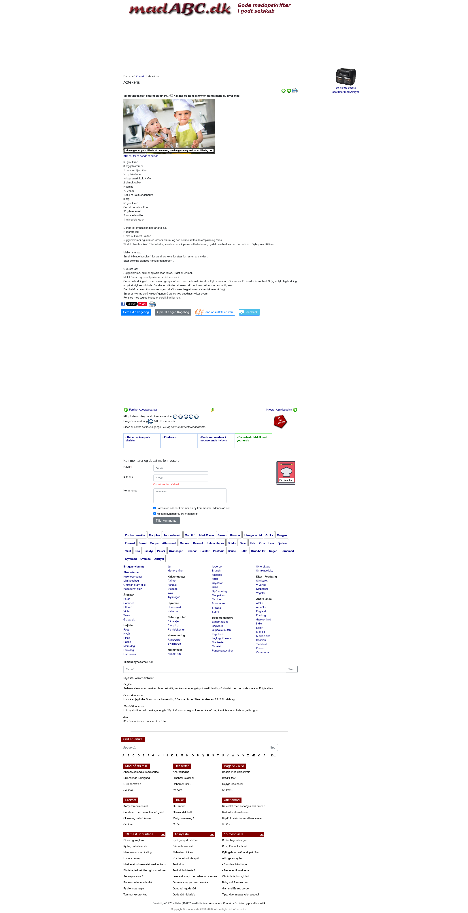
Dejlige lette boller (232, 784)
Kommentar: (131, 490)
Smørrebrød (219, 603)
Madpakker (218, 595)
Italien (259, 627)
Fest (126, 629)
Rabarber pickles (183, 852)
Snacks (216, 607)
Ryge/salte (174, 639)
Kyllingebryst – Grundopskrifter (240, 852)
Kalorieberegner (132, 576)
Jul (169, 566)
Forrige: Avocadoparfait (142, 409)
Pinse (126, 637)
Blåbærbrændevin (183, 846)
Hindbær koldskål (183, 778)
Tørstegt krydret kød (135, 894)
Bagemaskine (220, 621)
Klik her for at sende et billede (140, 156)
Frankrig (261, 615)
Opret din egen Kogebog (173, 312)
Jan (125, 717)
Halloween (129, 654)
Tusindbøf (178, 864)
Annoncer (215, 903)
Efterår (127, 607)
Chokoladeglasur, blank (236, 876)
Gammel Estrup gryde (235, 888)
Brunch (216, 570)
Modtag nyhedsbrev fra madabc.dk (177, 513)
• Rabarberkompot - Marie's (137, 438)
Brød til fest (228, 778)
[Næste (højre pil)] (289, 90)
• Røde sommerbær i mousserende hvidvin (213, 438)
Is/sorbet (217, 566)
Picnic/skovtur (176, 629)
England (261, 611)
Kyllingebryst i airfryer (185, 840)
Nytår (126, 633)
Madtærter (218, 642)
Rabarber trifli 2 (182, 784)
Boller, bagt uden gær (234, 840)
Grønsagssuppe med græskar (191, 882)
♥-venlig (261, 584)
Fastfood (217, 574)
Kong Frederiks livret (234, 846)
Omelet (216, 646)
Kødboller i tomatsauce (235, 812)
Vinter (126, 611)
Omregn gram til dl (134, 584)
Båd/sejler (174, 621)
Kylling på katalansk (135, 846)
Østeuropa (262, 652)
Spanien (261, 640)
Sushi (215, 611)
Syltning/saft (175, 643)
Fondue (172, 584)
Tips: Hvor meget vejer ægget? (240, 894)
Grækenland (263, 619)
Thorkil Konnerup (133, 706)
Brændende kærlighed (136, 778)
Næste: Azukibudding (279, 409)
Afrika (259, 603)
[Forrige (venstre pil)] (283, 90)
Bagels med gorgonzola (236, 772)
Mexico (260, 631)
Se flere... (129, 790)
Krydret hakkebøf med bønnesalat (242, 818)
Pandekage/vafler (222, 650)
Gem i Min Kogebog (136, 312)
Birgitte (127, 684)
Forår (126, 599)
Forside (140, 76)
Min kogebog (131, 580)
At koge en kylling (232, 858)
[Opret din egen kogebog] (285, 473)
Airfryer (172, 580)
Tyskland (261, 644)
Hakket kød (174, 653)
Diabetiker (262, 589)
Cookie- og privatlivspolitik (250, 903)
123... (272, 755)
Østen (259, 648)
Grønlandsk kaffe (183, 812)
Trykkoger (174, 597)
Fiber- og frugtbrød (134, 840)
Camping (173, 625)
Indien (259, 623)
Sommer (128, 603)
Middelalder (263, 636)
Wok (170, 593)
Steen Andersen (133, 695)
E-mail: (128, 476)
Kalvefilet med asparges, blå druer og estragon (245, 806)
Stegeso (173, 589)
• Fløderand (170, 437)
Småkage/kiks (264, 570)
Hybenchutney (132, 858)
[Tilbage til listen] (212, 409)
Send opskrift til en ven (218, 312)
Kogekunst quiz (132, 589)
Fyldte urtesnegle (133, 888)
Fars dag (128, 650)
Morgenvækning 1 (183, 818)
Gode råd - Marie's (184, 894)
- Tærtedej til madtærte (235, 870)
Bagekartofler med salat (137, 882)
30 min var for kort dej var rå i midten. (145, 721)
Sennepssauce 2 (133, 876)
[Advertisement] (210, 44)
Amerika (261, 607)
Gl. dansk (129, 619)
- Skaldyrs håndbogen (235, 864)
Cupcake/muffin (221, 630)
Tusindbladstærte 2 (184, 870)
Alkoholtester (131, 572)
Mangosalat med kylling (137, 852)
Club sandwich (132, 784)
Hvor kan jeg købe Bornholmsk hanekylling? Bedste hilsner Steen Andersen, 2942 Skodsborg (179, 699)
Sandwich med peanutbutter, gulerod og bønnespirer (146, 812)
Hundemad (174, 607)
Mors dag (129, 646)
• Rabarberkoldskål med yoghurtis (252, 438)
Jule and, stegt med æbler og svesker (195, 876)
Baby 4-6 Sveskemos (235, 882)
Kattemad (173, 611)
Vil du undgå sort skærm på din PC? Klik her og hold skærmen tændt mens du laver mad (181, 96)
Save (144, 303)
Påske (127, 642)
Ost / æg (217, 599)
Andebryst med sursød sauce (141, 772)
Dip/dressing (219, 591)
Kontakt (227, 903)
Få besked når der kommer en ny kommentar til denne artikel (193, 508)
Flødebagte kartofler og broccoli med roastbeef (146, 870)
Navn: (127, 466)
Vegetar (260, 593)
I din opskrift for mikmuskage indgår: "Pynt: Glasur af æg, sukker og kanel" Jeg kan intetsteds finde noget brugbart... (192, 710)
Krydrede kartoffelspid (186, 858)
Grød (215, 587)
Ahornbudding (181, 772)
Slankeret (261, 580)
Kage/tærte (218, 634)
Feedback (251, 312)
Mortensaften (175, 570)
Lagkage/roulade (222, 638)
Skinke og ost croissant (137, 818)
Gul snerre (179, 806)
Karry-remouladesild (135, 806)
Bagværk (217, 626)
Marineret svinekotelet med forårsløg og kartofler (146, 864)
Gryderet (217, 583)
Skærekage (263, 566)
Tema (126, 615)
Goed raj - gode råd (184, 888)
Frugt (215, 578)
